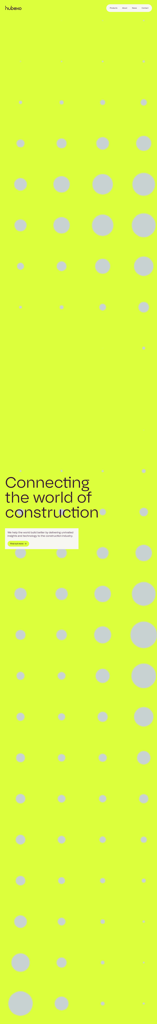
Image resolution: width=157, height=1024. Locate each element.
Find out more (16, 543)
